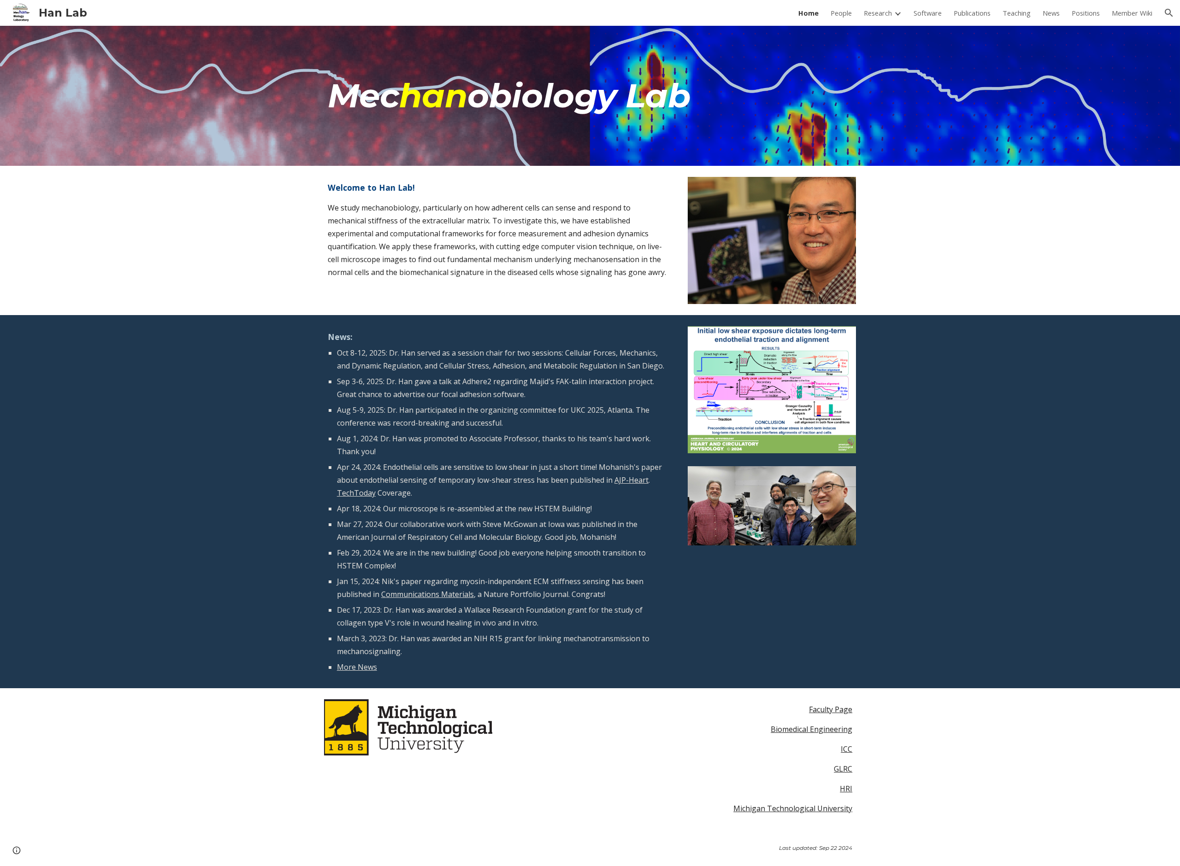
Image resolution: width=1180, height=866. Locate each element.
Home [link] (808, 13)
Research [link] (878, 13)
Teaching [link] (1017, 13)
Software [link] (928, 13)
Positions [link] (1086, 13)
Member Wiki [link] (1132, 13)
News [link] (1051, 13)
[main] (590, 96)
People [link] (841, 13)
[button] (1169, 13)
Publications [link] (972, 13)
